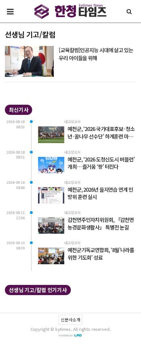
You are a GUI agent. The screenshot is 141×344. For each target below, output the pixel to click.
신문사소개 (70, 319)
